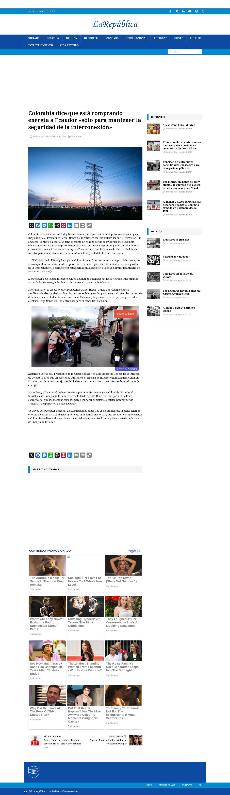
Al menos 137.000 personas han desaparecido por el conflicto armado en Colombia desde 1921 (182, 206)
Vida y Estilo (69, 45)
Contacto (187, 785)
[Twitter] (177, 11)
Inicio (149, 785)
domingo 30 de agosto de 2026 (179, 129)
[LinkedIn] (183, 11)
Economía (112, 38)
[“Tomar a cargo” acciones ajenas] (153, 311)
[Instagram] (196, 11)
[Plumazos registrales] (153, 243)
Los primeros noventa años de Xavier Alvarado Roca (181, 292)
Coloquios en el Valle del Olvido (178, 275)
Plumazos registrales (176, 239)
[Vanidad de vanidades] (153, 260)
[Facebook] (170, 11)
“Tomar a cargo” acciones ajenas (179, 309)
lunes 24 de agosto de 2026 (177, 297)
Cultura (196, 38)
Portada (33, 38)
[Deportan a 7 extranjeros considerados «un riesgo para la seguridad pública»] (153, 165)
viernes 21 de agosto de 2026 (178, 314)
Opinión (71, 38)
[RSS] (203, 11)
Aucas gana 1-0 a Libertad (179, 125)
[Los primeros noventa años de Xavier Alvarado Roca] (153, 294)
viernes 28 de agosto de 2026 (178, 243)
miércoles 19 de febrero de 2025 (49, 136)
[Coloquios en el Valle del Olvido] (153, 277)
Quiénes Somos (167, 785)
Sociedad (160, 38)
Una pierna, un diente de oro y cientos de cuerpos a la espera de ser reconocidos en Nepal (182, 184)
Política (53, 38)
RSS (201, 785)
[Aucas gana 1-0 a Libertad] (153, 129)
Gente (178, 38)
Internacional (136, 38)
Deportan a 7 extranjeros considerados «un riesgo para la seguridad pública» (181, 165)
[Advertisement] (115, 80)
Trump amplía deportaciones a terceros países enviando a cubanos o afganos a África (182, 145)
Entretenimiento (40, 45)
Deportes (91, 38)
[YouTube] (190, 11)
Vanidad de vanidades (176, 256)
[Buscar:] (185, 51)
